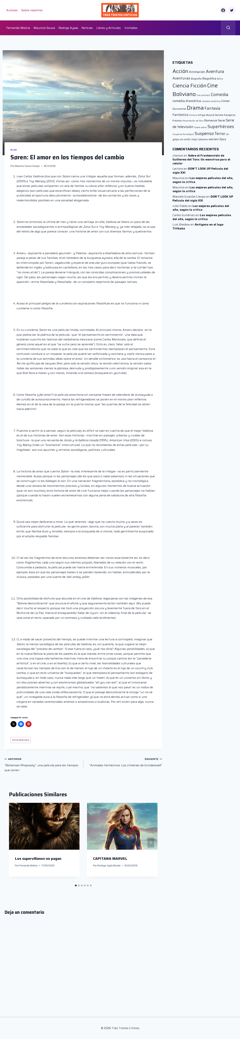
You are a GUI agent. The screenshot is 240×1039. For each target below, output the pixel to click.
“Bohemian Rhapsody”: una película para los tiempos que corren (41, 764)
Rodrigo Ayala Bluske (109, 866)
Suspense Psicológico (183, 134)
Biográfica (209, 78)
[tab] (76, 885)
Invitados (130, 27)
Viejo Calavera (199, 139)
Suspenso (204, 133)
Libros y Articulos (108, 27)
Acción (180, 71)
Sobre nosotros (32, 10)
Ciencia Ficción (189, 86)
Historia (193, 115)
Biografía (196, 79)
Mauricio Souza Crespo (27, 166)
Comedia (219, 94)
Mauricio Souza (44, 27)
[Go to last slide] (15, 842)
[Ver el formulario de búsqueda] (228, 27)
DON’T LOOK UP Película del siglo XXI (200, 170)
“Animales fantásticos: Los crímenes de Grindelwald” (125, 762)
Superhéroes (220, 126)
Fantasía (212, 108)
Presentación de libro (193, 120)
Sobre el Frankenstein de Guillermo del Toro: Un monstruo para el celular (201, 159)
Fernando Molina (18, 27)
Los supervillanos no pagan (38, 859)
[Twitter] (232, 10)
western (213, 139)
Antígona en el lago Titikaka (197, 226)
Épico (223, 139)
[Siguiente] (150, 842)
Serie (221, 120)
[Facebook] (223, 10)
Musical (210, 115)
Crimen (225, 101)
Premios (177, 121)
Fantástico (180, 114)
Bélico (220, 78)
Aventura (215, 71)
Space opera (200, 127)
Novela (219, 115)
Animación (197, 71)
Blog (13, 149)
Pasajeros (230, 115)
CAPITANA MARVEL (110, 859)
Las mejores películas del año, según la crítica (202, 180)
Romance (210, 120)
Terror (219, 134)
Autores (12, 10)
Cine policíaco (203, 95)
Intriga (201, 115)
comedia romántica (211, 101)
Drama (195, 107)
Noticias (87, 27)
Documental (179, 109)
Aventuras (181, 78)
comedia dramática (186, 100)
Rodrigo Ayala (68, 27)
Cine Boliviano (20, 740)
